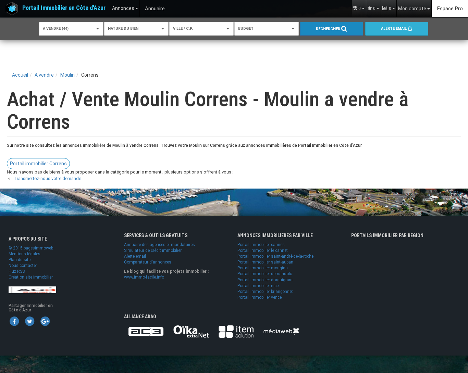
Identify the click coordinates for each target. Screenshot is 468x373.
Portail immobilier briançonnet (265, 291)
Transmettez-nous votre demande (47, 178)
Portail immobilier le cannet (262, 250)
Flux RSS (17, 271)
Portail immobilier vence (259, 297)
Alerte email (394, 28)
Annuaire (155, 8)
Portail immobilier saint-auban (265, 262)
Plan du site (19, 259)
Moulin (67, 75)
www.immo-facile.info (144, 277)
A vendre (44, 75)
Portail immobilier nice (258, 285)
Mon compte (412, 8)
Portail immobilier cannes (261, 244)
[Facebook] (14, 321)
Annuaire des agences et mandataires (159, 244)
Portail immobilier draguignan (265, 280)
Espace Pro (450, 8)
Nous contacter (23, 265)
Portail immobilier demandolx (264, 273)
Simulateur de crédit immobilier (153, 250)
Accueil (20, 75)
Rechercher (328, 29)
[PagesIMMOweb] (32, 289)
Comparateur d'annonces (147, 262)
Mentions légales (24, 254)
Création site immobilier (31, 277)
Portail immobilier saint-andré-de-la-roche (275, 256)
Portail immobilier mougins (262, 268)
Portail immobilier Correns (38, 163)
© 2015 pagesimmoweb (31, 248)
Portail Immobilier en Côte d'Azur (64, 7)
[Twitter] (29, 321)
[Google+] (44, 321)
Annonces (123, 8)
